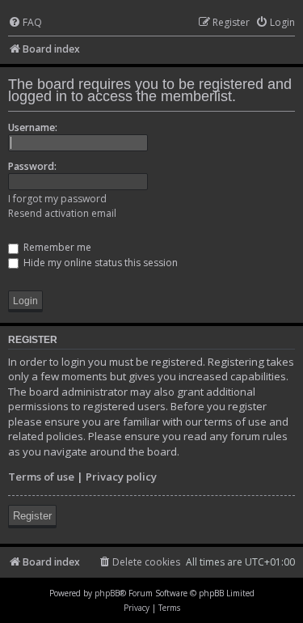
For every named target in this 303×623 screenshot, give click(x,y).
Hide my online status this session (99, 262)
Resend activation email (62, 213)
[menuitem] (25, 23)
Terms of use (41, 476)
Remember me (56, 247)
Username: (32, 127)
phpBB (107, 593)
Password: (32, 166)
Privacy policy (121, 476)
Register (32, 516)
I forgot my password (57, 199)
